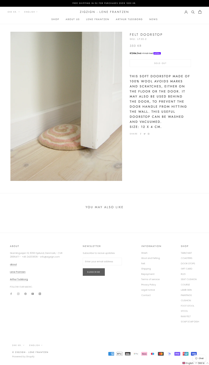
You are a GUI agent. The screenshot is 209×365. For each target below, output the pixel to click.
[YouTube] (33, 294)
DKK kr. (12, 11)
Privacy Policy (148, 284)
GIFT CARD (186, 268)
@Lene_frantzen (187, 325)
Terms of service (150, 279)
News (153, 19)
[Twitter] (145, 134)
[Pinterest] (148, 134)
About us (73, 19)
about (13, 264)
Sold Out (160, 63)
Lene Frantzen (97, 19)
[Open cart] (199, 12)
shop (55, 19)
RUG (183, 274)
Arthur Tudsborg (129, 19)
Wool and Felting (150, 258)
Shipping (146, 268)
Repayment (148, 274)
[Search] (193, 11)
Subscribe (175, 353)
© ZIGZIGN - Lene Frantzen (30, 352)
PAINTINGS (186, 295)
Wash (144, 252)
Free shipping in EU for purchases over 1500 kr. (104, 3)
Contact (146, 295)
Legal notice (148, 289)
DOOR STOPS (188, 263)
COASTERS (186, 258)
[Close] (201, 313)
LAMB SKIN (186, 289)
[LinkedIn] (40, 294)
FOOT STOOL (187, 305)
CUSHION (186, 300)
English (29, 11)
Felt (143, 263)
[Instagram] (18, 294)
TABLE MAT (186, 252)
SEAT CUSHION (189, 279)
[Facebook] (141, 134)
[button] (190, 363)
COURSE (185, 284)
